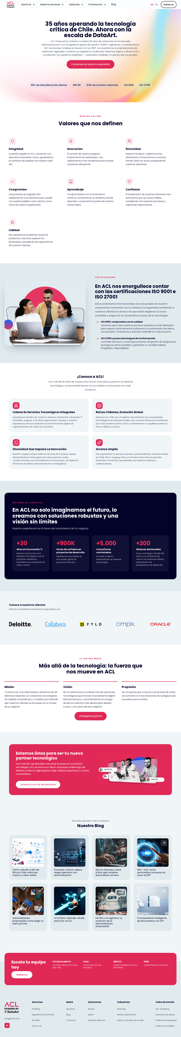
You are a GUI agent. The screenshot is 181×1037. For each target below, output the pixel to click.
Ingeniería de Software (43, 1014)
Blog (113, 4)
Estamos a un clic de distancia (38, 784)
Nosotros (70, 1009)
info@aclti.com (12, 1018)
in (7, 1025)
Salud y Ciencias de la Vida (130, 1020)
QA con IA (36, 1026)
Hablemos (168, 4)
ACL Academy (163, 1009)
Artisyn (91, 1009)
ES (152, 5)
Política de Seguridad (166, 1020)
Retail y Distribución (126, 1014)
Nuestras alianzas (96, 1020)
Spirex (91, 1014)
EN (157, 5)
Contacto (71, 1020)
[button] (28, 4)
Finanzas (121, 1009)
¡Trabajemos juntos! (90, 716)
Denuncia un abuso (165, 1014)
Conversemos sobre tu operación (90, 64)
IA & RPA (36, 1020)
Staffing (36, 1009)
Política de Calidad (165, 1026)
